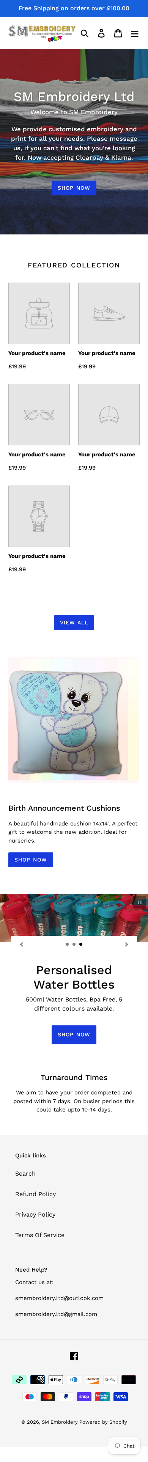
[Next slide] (126, 944)
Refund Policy (35, 1194)
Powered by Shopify (103, 1422)
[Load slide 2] (74, 944)
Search (25, 1173)
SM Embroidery (60, 1422)
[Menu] (134, 32)
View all (74, 622)
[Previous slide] (21, 944)
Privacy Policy (35, 1214)
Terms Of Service (40, 1235)
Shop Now (74, 188)
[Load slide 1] (67, 944)
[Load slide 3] (81, 944)
